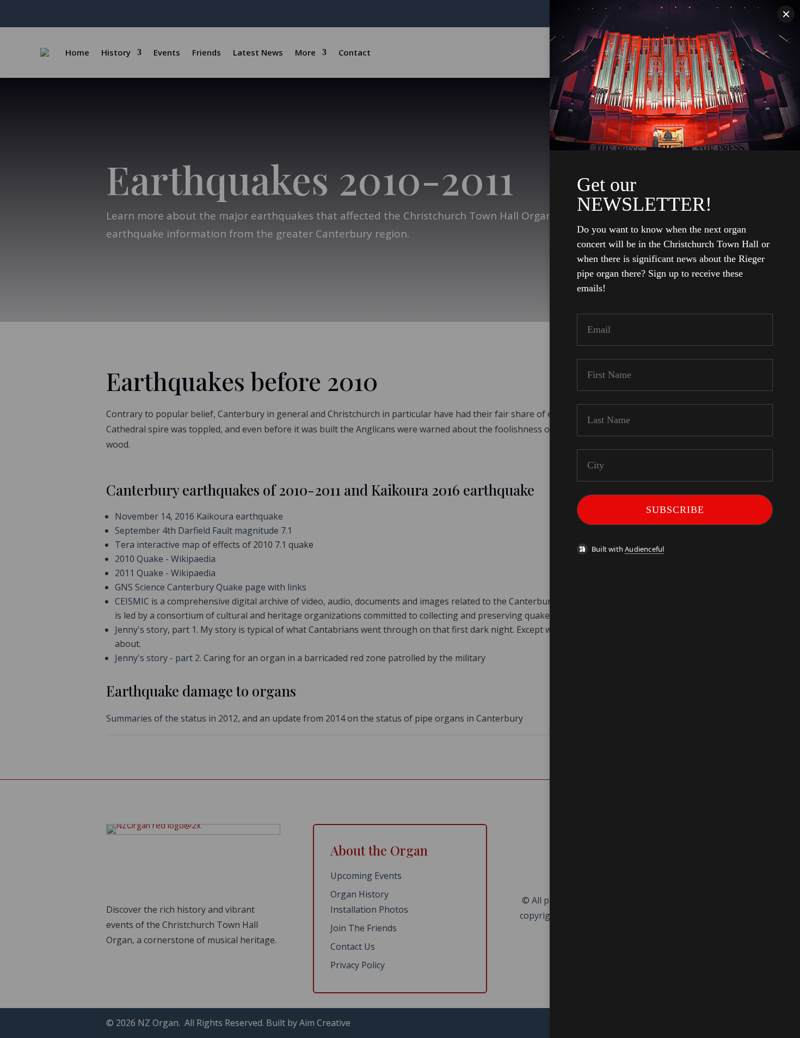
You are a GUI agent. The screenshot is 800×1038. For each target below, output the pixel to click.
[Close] (786, 14)
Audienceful (644, 549)
